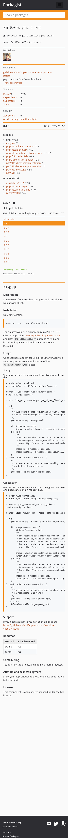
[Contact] (48, 824)
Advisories (9, 115)
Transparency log (12, 82)
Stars (6, 104)
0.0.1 (6, 262)
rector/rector (13, 193)
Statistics (6, 832)
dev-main (9, 219)
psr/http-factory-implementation (24, 166)
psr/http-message (16, 169)
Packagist (12, 4)
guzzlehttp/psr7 (15, 183)
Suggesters (9, 100)
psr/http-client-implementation (23, 163)
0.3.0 (6, 232)
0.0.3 (6, 253)
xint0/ (9, 27)
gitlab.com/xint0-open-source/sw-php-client (27, 72)
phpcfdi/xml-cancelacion (20, 159)
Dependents (10, 97)
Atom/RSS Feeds (9, 826)
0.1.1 (6, 245)
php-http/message (16, 186)
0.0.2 (6, 257)
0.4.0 (6, 223)
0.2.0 (6, 240)
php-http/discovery (16, 149)
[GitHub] (63, 824)
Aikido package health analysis (20, 119)
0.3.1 (6, 227)
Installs (7, 93)
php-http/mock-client (18, 189)
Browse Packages (10, 836)
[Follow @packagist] (56, 824)
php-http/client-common (20, 146)
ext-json (10, 143)
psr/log (10, 172)
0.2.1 (6, 236)
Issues (6, 75)
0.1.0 (6, 249)
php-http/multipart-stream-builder (25, 153)
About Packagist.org (11, 822)
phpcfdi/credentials (17, 156)
